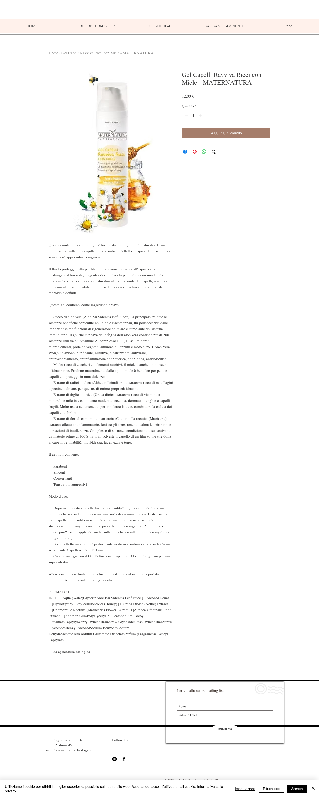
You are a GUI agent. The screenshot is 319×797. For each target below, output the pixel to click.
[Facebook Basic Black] (124, 759)
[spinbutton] (193, 115)
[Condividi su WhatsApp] (204, 152)
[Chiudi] (313, 788)
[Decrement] (186, 115)
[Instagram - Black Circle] (114, 759)
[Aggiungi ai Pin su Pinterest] (195, 152)
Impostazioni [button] (245, 788)
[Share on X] (214, 152)
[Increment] (201, 115)
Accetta (297, 788)
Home (53, 52)
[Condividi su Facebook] (185, 152)
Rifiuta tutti (271, 788)
